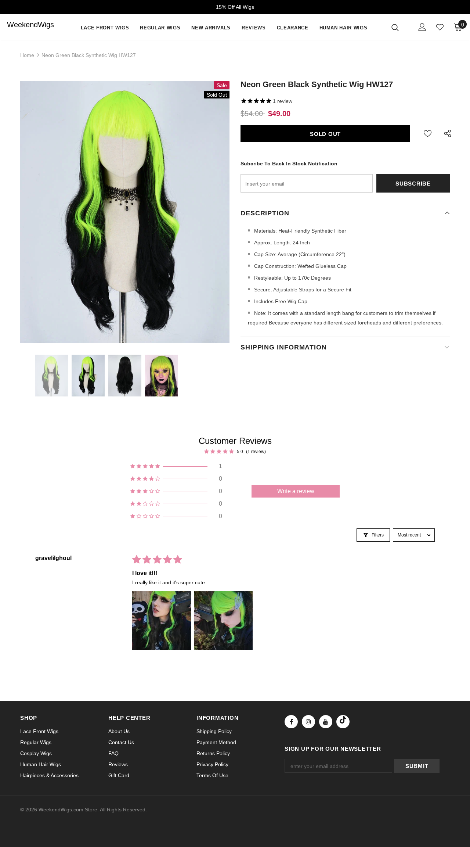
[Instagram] (308, 721)
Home (27, 55)
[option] (124, 212)
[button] (176, 466)
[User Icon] (422, 27)
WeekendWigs (21, 25)
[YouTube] (325, 721)
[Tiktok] (343, 721)
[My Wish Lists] (440, 27)
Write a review (295, 491)
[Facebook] (291, 721)
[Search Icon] (399, 27)
